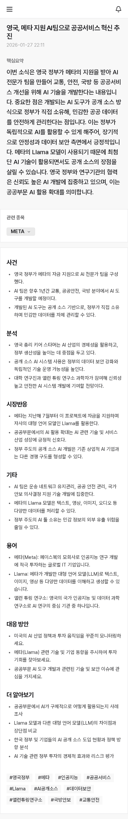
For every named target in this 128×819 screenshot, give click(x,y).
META (17, 231)
